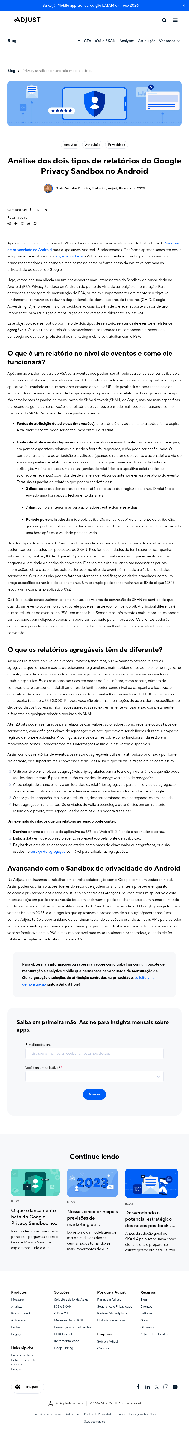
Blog (11, 71)
